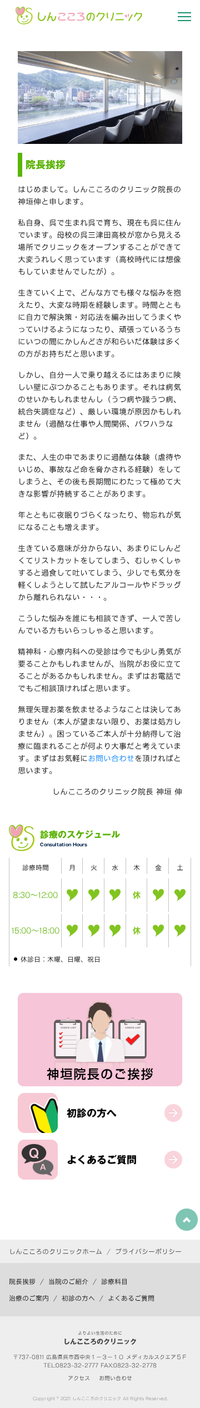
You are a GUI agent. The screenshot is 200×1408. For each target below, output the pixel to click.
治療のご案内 (29, 1298)
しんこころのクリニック (96, 1398)
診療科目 (114, 1281)
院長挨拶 (22, 1281)
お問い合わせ (111, 758)
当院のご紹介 (68, 1281)
